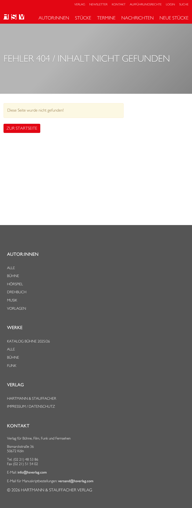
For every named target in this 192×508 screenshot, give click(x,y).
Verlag (79, 4)
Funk (11, 365)
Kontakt (118, 4)
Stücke (83, 18)
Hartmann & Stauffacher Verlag (56, 490)
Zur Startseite (22, 128)
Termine (106, 18)
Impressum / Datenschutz (31, 406)
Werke (14, 328)
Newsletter (98, 4)
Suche (183, 4)
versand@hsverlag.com (75, 481)
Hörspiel (15, 284)
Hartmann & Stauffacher (31, 398)
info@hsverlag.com (32, 472)
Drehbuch (16, 292)
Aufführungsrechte (146, 4)
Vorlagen (16, 308)
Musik (12, 300)
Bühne (13, 276)
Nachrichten (137, 18)
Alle (11, 268)
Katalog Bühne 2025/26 (28, 341)
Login (170, 4)
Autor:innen (53, 18)
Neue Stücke (173, 18)
